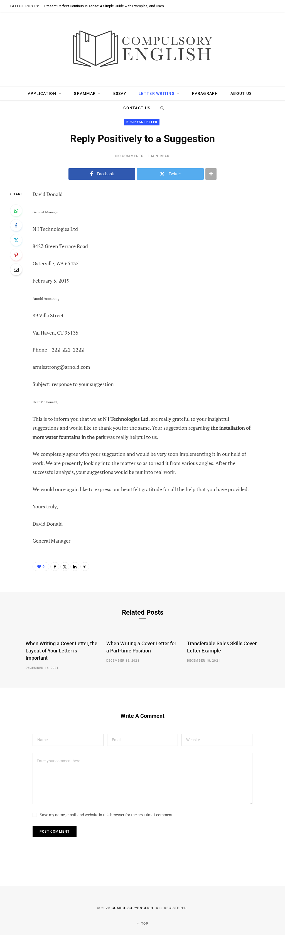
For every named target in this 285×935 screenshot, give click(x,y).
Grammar (85, 93)
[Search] (162, 108)
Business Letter (141, 122)
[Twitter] (16, 240)
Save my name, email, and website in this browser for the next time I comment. (107, 815)
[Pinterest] (16, 255)
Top (144, 924)
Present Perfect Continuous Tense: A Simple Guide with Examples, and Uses (104, 6)
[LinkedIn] (74, 566)
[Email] (16, 269)
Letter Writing (157, 93)
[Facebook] (16, 225)
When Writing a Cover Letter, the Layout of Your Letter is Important (61, 650)
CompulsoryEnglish (132, 908)
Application (42, 93)
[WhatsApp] (16, 210)
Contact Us (136, 108)
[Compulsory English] (142, 49)
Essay (119, 93)
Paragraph (205, 93)
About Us (241, 93)
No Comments (129, 156)
